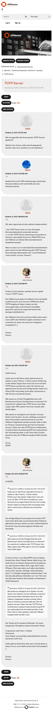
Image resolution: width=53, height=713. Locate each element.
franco (27, 278)
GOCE (27, 129)
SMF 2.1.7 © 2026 (19, 704)
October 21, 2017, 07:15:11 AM (16, 133)
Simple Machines (33, 704)
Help (16, 700)
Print (6, 97)
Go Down (6, 103)
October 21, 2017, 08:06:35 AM (16, 217)
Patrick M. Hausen (35, 70)
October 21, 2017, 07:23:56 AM (16, 174)
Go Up (6, 678)
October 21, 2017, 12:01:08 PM (16, 284)
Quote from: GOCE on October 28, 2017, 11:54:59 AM (27, 489)
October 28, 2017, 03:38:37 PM (16, 474)
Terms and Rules (24, 700)
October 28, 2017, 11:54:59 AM (16, 365)
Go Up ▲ (35, 700)
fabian (27, 170)
